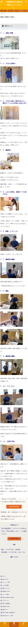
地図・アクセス (24, 10)
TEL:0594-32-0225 (14, 506)
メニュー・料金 (17, 10)
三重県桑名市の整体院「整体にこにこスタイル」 (14, 5)
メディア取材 (5, 594)
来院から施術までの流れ (8, 597)
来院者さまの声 (6, 591)
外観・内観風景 (6, 603)
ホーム (3, 10)
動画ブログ (5, 609)
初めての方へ (5, 579)
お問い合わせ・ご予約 (7, 615)
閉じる (10, 26)
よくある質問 (5, 585)
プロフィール (10, 10)
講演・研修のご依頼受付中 (8, 612)
